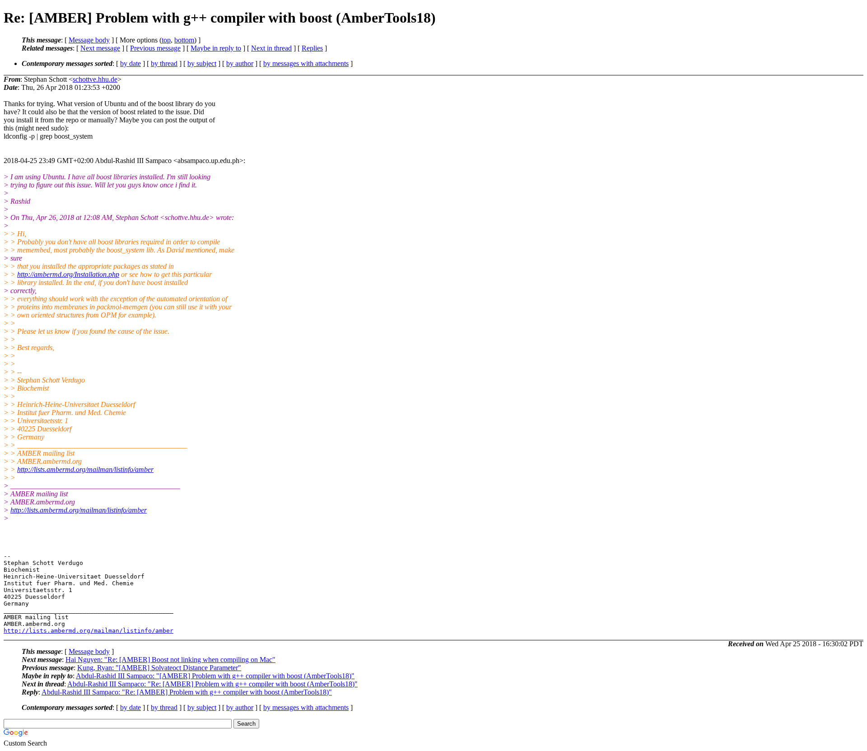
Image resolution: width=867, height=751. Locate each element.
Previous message (155, 48)
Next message (100, 48)
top (166, 40)
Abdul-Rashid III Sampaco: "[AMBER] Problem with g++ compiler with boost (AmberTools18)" (215, 676)
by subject (201, 63)
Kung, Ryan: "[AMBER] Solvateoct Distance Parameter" (159, 668)
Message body (89, 40)
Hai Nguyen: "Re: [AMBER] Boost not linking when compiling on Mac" (170, 659)
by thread (164, 63)
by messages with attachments (306, 63)
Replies (312, 48)
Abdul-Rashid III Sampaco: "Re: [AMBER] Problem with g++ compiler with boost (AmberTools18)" (212, 684)
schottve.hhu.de (95, 79)
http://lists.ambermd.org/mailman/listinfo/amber (85, 469)
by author (239, 63)
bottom (184, 40)
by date (130, 63)
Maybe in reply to (216, 48)
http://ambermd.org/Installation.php (68, 274)
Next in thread (271, 48)
